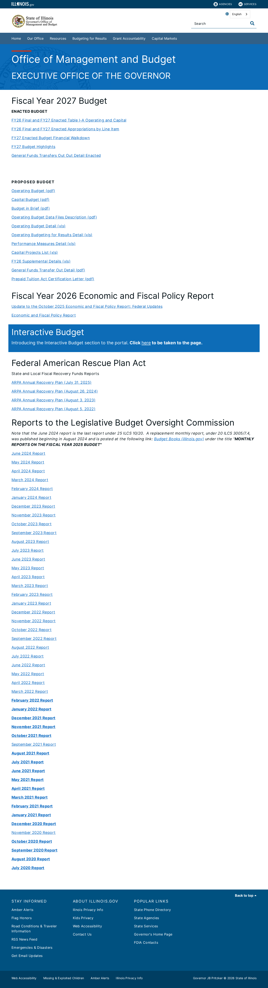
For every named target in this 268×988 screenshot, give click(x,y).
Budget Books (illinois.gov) (179, 439)
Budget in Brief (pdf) (31, 208)
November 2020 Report (34, 832)
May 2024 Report (28, 462)
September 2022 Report (34, 638)
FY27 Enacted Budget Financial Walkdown (51, 138)
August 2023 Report (30, 541)
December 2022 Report (33, 612)
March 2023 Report (30, 585)
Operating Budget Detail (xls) (39, 226)
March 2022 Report (30, 691)
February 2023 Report (32, 594)
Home (16, 38)
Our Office (35, 38)
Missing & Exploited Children (63, 978)
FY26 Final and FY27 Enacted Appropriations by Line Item (65, 129)
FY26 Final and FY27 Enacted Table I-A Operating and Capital (69, 120)
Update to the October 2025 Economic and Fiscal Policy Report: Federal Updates (87, 306)
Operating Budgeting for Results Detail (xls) (52, 235)
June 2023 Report (28, 559)
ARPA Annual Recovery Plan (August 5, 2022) (53, 409)
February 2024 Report (32, 488)
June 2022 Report (28, 665)
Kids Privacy (83, 918)
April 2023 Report (28, 577)
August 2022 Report (30, 647)
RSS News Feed (24, 939)
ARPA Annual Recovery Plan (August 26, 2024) (55, 391)
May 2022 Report (28, 674)
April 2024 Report (28, 471)
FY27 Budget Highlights (33, 146)
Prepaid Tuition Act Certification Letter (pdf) (53, 279)
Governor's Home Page (153, 934)
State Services (146, 926)
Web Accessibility (87, 926)
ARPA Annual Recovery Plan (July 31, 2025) (52, 382)
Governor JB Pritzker (208, 978)
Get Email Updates (27, 956)
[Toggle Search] (252, 23)
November (21, 515)
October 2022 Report (32, 630)
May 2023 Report (28, 568)
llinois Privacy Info (88, 910)
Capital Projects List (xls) (35, 252)
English (237, 14)
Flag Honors (22, 918)
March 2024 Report (30, 480)
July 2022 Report (28, 656)
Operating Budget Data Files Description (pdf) (54, 217)
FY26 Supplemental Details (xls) (41, 261)
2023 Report (43, 515)
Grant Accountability (129, 38)
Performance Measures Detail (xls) (44, 243)
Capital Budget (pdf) (31, 199)
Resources (58, 38)
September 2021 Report (34, 744)
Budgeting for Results (89, 38)
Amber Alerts (23, 910)
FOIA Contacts (146, 942)
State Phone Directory (152, 910)
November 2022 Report (34, 621)
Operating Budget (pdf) (33, 191)
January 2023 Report (31, 603)
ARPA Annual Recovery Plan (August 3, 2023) (53, 400)
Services (250, 4)
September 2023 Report (34, 533)
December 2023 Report (33, 506)
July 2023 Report (28, 550)
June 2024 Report (28, 453)
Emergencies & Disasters (32, 947)
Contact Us (82, 934)
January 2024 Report (31, 497)
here (146, 342)
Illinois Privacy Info (129, 978)
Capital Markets (164, 38)
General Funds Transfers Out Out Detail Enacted (56, 155)
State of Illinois (246, 978)
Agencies (225, 4)
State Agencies (146, 918)
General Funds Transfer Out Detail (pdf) (48, 270)
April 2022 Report (28, 682)
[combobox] (240, 14)
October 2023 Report (32, 524)
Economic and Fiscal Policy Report (44, 315)
